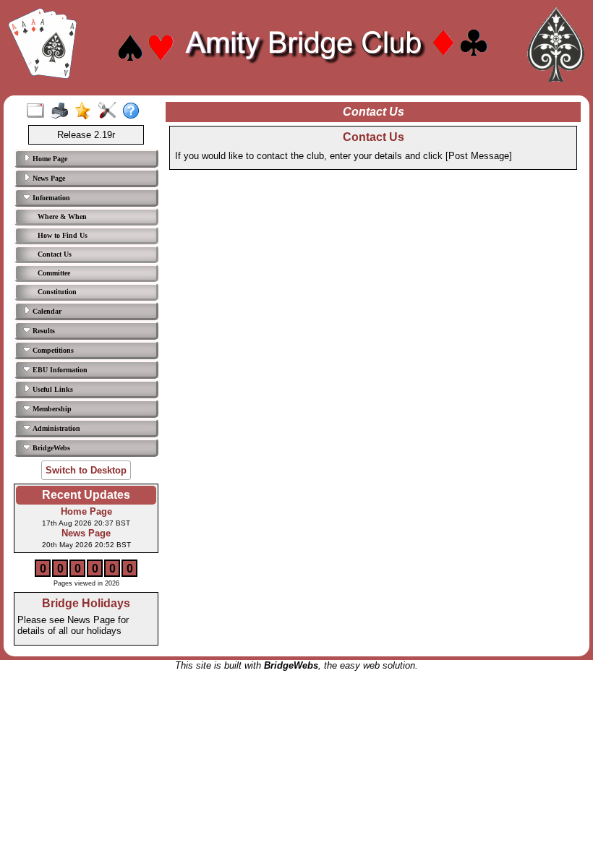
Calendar (45, 311)
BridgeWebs (50, 448)
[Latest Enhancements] (86, 111)
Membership (51, 409)
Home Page (48, 159)
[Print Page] (62, 111)
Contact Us (55, 254)
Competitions (52, 350)
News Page (47, 178)
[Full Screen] (39, 111)
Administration (55, 428)
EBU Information (59, 370)
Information (50, 198)
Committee (54, 273)
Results (42, 331)
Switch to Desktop (86, 470)
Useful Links (51, 389)
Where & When (62, 216)
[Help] (134, 111)
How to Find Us (63, 235)
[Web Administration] (110, 111)
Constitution (57, 292)
